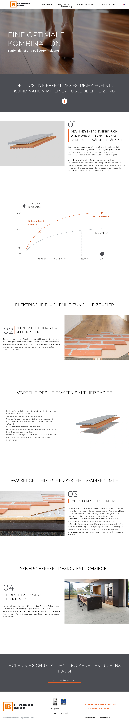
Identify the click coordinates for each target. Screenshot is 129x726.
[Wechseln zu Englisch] (124, 4)
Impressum (90, 718)
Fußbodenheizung (85, 4)
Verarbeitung (66, 7)
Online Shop (46, 4)
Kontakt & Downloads (108, 4)
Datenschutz (104, 718)
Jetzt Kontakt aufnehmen (64, 680)
